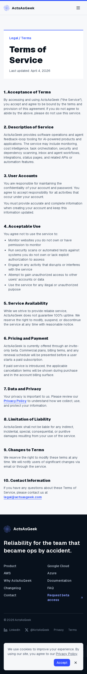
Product (10, 566)
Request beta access (58, 597)
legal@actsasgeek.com (23, 497)
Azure (52, 573)
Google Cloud (58, 566)
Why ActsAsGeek (18, 580)
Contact (10, 595)
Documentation (59, 580)
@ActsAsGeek (39, 630)
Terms (72, 630)
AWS (7, 573)
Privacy (59, 630)
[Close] (75, 662)
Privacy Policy (15, 401)
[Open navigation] (78, 8)
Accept (62, 663)
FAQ (50, 588)
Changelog (12, 588)
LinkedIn (14, 630)
